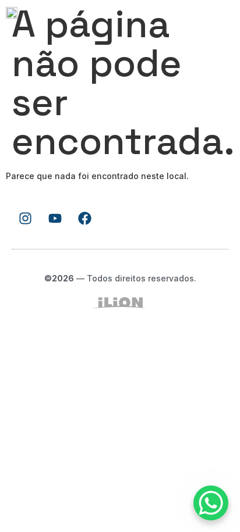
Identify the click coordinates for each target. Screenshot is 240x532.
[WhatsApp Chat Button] (210, 502)
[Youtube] (54, 218)
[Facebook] (84, 218)
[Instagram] (25, 218)
